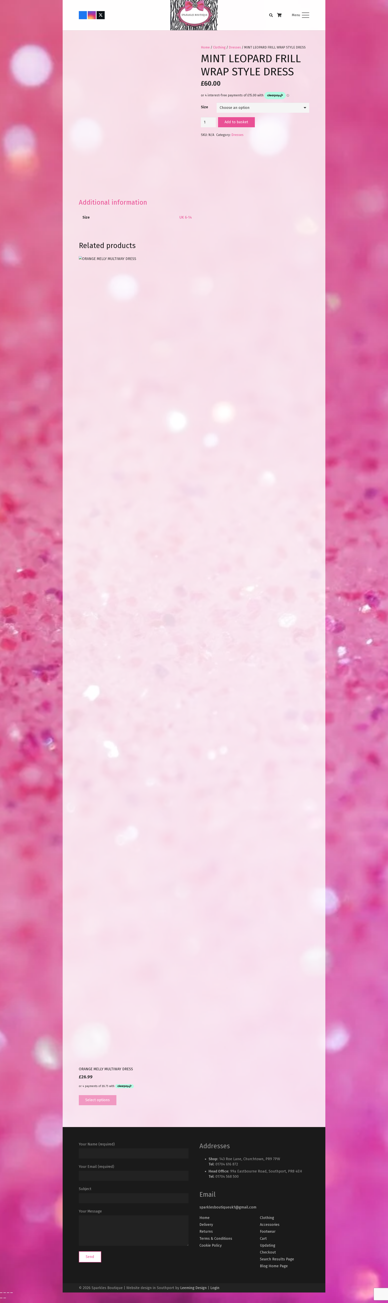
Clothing (219, 47)
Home (205, 47)
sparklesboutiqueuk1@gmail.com (227, 1207)
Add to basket (236, 122)
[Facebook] (83, 15)
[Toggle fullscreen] (4, 1292)
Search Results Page (277, 1259)
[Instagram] (92, 15)
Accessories (269, 1224)
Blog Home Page (274, 1266)
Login (214, 1288)
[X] (101, 15)
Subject (85, 1189)
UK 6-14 (185, 217)
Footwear (267, 1231)
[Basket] (279, 15)
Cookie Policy (210, 1245)
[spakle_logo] (194, 15)
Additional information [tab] (113, 202)
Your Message (90, 1211)
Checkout (268, 1252)
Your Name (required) (97, 1144)
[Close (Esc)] (11, 1292)
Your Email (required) (96, 1166)
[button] (271, 15)
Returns (206, 1231)
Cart (263, 1238)
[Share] (8, 1292)
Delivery (206, 1224)
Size (204, 107)
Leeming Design (193, 1288)
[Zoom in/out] (1, 1292)
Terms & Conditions (215, 1238)
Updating (267, 1245)
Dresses (235, 47)
